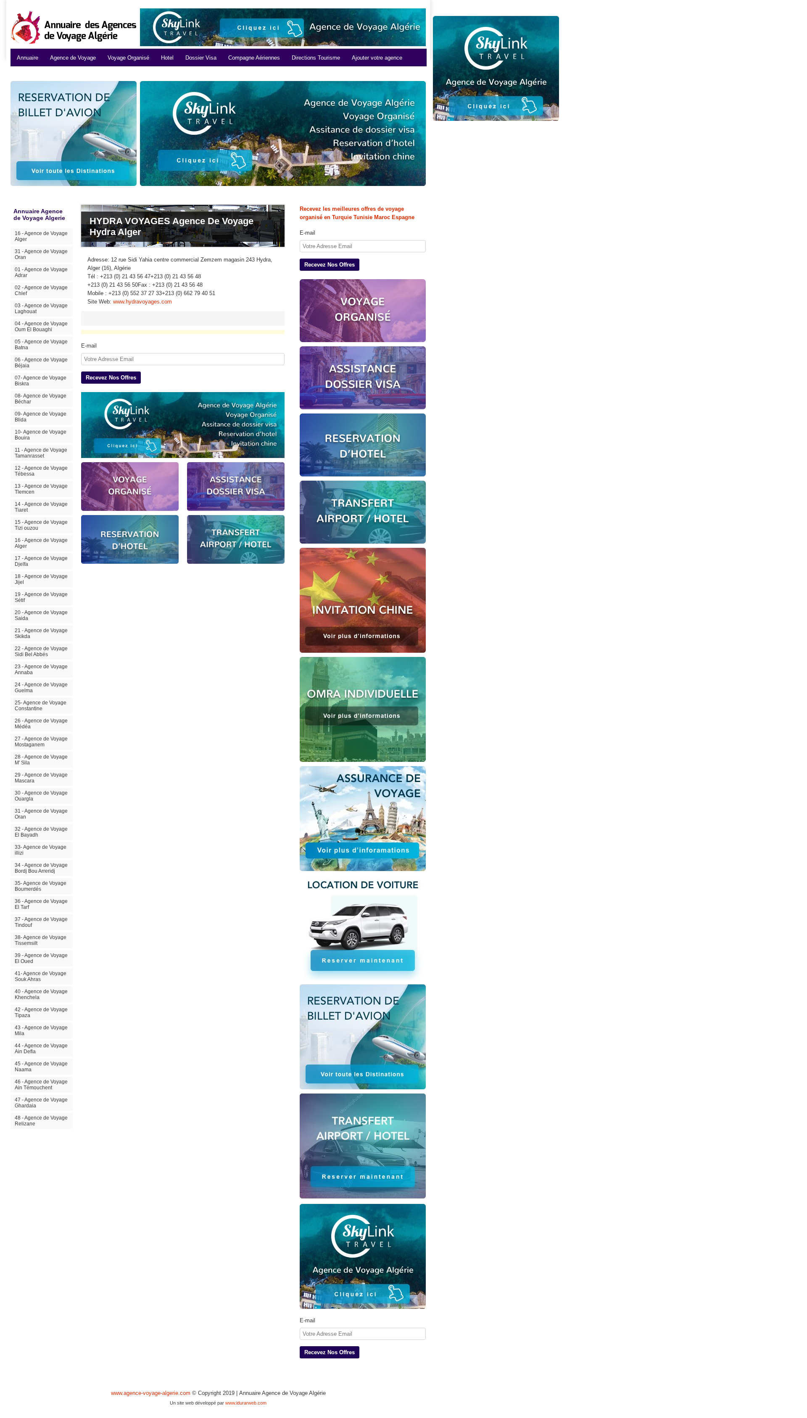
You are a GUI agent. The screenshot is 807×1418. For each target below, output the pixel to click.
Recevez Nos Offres (111, 377)
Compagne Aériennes (254, 58)
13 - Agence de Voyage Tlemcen (41, 489)
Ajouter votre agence (377, 58)
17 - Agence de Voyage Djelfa (41, 561)
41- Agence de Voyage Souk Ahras (40, 976)
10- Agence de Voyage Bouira (40, 435)
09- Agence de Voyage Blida (40, 417)
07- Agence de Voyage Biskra (40, 381)
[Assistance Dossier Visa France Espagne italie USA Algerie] (363, 377)
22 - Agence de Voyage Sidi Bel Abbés (41, 651)
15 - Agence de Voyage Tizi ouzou (41, 525)
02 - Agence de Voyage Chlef (41, 290)
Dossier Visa (200, 58)
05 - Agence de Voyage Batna (41, 345)
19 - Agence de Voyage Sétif (41, 597)
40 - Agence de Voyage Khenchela (41, 994)
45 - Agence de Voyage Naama (41, 1067)
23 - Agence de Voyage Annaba (41, 669)
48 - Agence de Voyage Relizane (41, 1121)
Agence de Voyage (73, 58)
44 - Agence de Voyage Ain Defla (41, 1048)
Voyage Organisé (128, 58)
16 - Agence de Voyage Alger (41, 236)
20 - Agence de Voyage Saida (41, 615)
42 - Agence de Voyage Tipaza (41, 1012)
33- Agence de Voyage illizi (40, 850)
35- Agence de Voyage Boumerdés (40, 886)
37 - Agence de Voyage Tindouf (41, 922)
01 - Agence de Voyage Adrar (41, 272)
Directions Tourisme (316, 58)
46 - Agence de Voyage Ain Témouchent (41, 1085)
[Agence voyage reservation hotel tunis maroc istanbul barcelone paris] (363, 444)
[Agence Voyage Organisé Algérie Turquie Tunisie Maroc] (363, 310)
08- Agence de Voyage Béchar (40, 399)
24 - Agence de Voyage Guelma (41, 687)
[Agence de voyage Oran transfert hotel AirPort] (363, 512)
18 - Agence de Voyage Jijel (41, 579)
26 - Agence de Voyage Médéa (41, 724)
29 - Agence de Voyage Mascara (41, 778)
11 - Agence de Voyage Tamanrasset (41, 453)
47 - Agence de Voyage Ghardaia (41, 1103)
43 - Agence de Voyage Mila (41, 1030)
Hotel (167, 58)
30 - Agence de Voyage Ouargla (41, 796)
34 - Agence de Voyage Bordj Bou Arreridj (41, 868)
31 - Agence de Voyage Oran (41, 254)
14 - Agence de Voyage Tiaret (41, 507)
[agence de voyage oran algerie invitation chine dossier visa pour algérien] (363, 600)
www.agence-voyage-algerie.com (150, 1393)
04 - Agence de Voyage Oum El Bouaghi (41, 326)
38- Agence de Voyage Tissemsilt (40, 940)
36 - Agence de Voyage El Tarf (41, 904)
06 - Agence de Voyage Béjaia (41, 363)
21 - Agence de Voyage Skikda (41, 633)
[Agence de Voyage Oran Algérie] (283, 133)
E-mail (89, 346)
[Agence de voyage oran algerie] (183, 425)
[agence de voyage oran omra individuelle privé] (363, 709)
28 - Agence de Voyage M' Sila (41, 760)
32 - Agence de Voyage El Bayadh (41, 832)
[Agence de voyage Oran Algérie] (283, 27)
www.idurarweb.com (245, 1402)
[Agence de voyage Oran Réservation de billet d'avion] (363, 1036)
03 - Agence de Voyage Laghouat (41, 308)
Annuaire (27, 58)
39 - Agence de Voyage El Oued (41, 958)
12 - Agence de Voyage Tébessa (41, 471)
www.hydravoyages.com (142, 301)
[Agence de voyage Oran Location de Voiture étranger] (363, 927)
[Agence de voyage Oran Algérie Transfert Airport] (363, 1147)
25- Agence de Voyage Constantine (40, 706)
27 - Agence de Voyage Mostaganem (41, 742)
